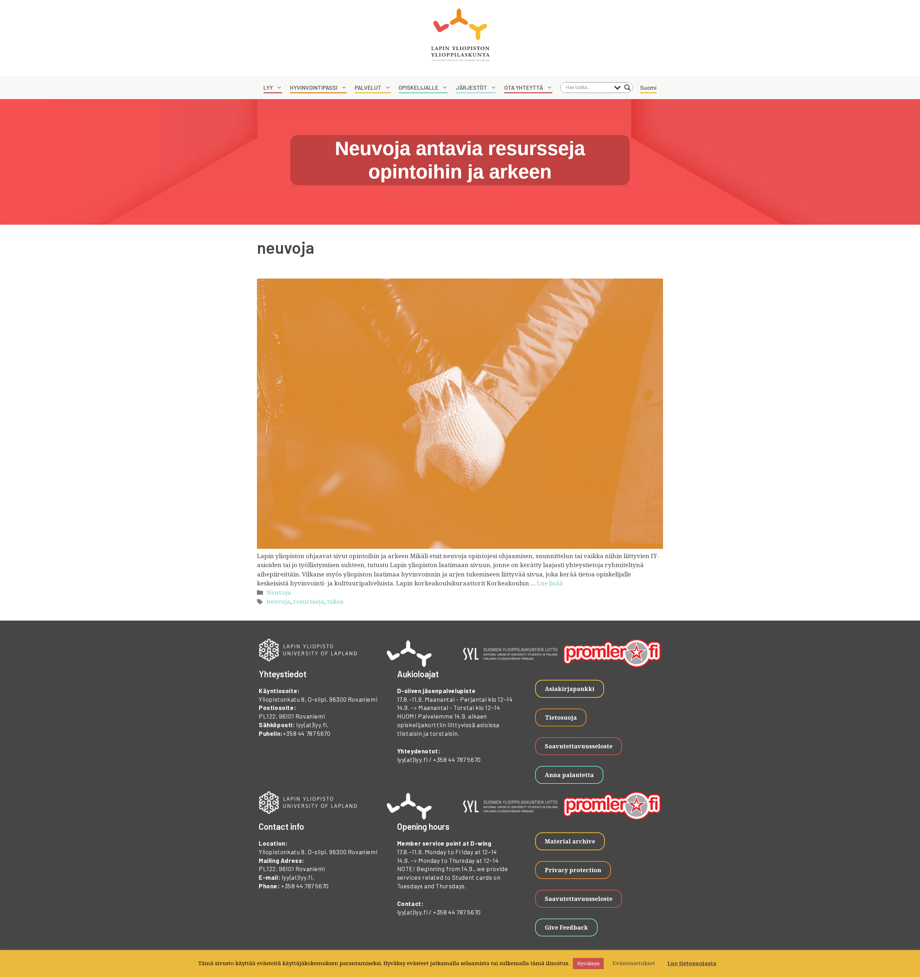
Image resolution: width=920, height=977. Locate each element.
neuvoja (278, 601)
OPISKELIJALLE (418, 87)
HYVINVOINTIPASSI (313, 87)
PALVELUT (368, 87)
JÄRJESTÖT (471, 87)
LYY (268, 87)
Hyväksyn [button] (588, 963)
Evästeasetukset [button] (634, 963)
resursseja (308, 601)
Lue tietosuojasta (691, 963)
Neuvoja (279, 592)
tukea (335, 601)
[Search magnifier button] (627, 88)
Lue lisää (550, 583)
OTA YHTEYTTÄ (523, 87)
